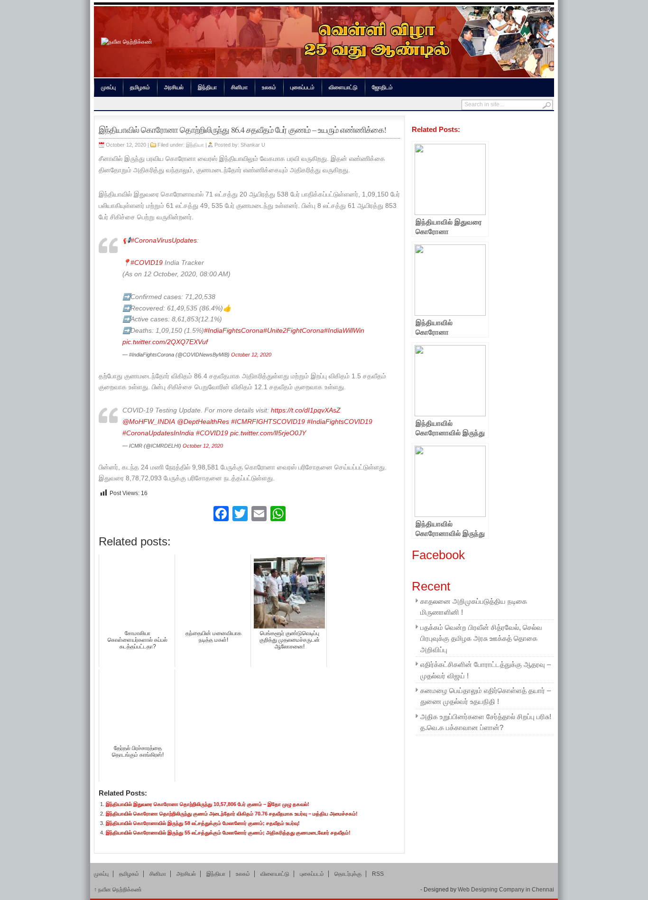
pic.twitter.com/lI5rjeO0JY (268, 433)
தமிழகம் (140, 87)
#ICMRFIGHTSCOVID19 (268, 421)
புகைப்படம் (302, 87)
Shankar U (253, 145)
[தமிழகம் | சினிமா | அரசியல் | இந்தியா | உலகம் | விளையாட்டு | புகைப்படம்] (126, 42)
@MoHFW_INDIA (148, 421)
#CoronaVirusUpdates (163, 240)
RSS (378, 874)
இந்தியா (207, 87)
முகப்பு (108, 87)
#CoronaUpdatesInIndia (158, 433)
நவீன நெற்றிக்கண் (118, 889)
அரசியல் (174, 87)
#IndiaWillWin (344, 330)
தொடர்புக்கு (347, 874)
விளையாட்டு (343, 87)
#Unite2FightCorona (293, 330)
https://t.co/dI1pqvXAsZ (306, 410)
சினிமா (239, 87)
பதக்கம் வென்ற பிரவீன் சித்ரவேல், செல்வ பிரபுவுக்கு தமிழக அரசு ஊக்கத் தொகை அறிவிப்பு (481, 639)
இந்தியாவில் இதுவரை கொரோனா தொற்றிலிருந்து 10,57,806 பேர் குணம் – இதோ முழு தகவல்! (207, 804)
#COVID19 (146, 262)
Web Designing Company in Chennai (506, 889)
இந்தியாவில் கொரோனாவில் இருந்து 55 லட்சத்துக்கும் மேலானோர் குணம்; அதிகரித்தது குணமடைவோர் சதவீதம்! (228, 832)
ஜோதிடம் (382, 87)
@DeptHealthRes (203, 421)
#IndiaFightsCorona (233, 330)
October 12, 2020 (251, 354)
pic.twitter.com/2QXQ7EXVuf (165, 342)
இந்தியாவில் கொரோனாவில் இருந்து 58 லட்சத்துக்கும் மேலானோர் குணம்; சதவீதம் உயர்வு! (203, 823)
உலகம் (269, 87)
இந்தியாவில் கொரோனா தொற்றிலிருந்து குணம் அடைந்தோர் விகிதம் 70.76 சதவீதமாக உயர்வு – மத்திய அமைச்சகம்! (232, 813)
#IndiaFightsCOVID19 (339, 421)
